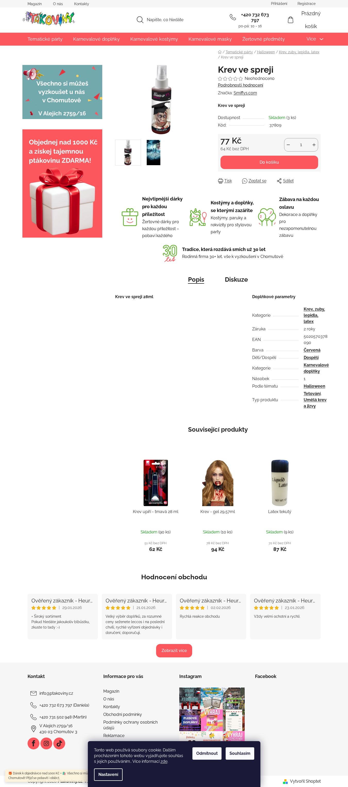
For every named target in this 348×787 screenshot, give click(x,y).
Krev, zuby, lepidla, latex (314, 315)
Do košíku (269, 162)
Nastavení (108, 774)
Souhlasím (240, 753)
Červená (312, 350)
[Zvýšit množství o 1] (314, 144)
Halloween (314, 386)
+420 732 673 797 (255, 17)
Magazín (35, 4)
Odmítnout (207, 753)
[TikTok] (59, 743)
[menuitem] (45, 39)
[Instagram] (46, 743)
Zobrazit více (174, 650)
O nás (58, 4)
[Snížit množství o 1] (288, 144)
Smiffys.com (245, 92)
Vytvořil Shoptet (305, 781)
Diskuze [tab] (236, 279)
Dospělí (311, 357)
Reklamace (113, 735)
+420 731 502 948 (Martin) (63, 717)
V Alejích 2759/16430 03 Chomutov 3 (58, 728)
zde (163, 761)
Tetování (312, 393)
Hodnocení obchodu (174, 577)
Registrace (307, 4)
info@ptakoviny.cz (56, 693)
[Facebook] (33, 743)
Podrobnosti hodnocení (240, 85)
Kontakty (81, 4)
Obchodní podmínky (122, 714)
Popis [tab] (196, 279)
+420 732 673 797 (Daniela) (64, 705)
